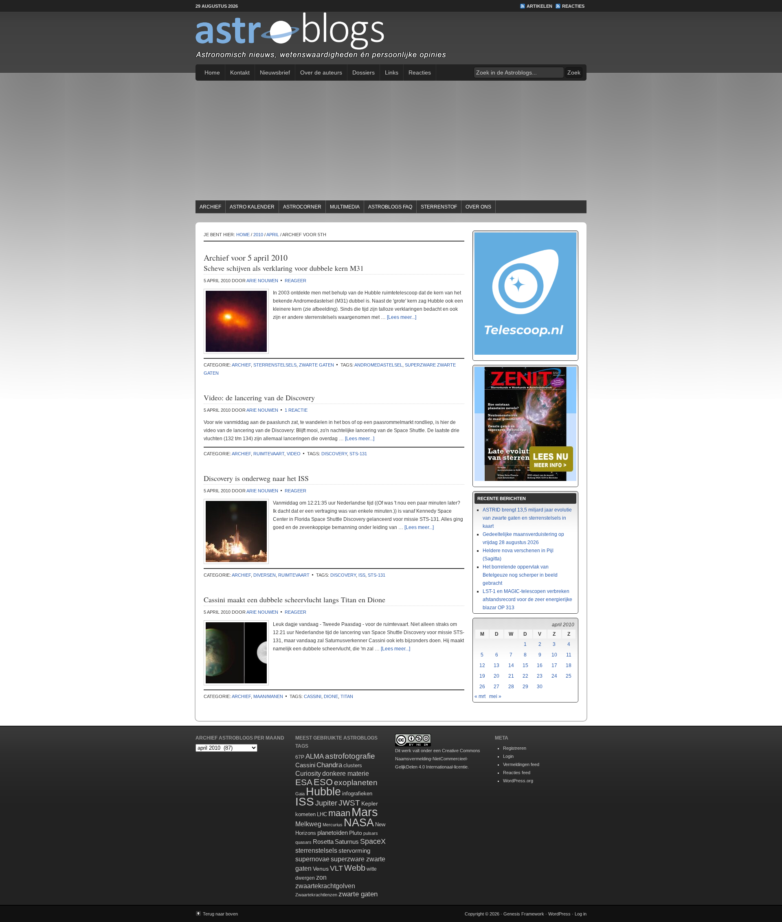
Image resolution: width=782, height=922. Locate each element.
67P (299, 757)
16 (540, 665)
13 (496, 665)
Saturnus (347, 841)
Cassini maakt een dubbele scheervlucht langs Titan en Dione (294, 599)
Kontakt (240, 72)
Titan (346, 696)
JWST (349, 803)
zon (321, 877)
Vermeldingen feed (521, 764)
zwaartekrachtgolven (325, 885)
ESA (303, 782)
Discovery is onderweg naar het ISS (256, 478)
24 (554, 676)
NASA (359, 823)
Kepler (369, 803)
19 (482, 676)
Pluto (355, 833)
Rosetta (323, 841)
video (294, 453)
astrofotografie (350, 756)
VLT (336, 868)
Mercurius (333, 824)
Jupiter (326, 803)
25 (568, 676)
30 (540, 686)
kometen (305, 814)
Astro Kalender (252, 207)
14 (511, 665)
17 (554, 665)
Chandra (329, 765)
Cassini (312, 696)
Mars (364, 812)
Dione (331, 696)
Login (508, 756)
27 (496, 686)
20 (496, 676)
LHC (322, 814)
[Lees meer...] (401, 317)
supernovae (312, 859)
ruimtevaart (268, 453)
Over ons (478, 207)
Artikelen (539, 6)
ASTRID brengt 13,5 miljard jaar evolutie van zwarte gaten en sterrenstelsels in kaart (527, 518)
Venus (321, 868)
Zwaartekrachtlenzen (316, 894)
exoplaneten (356, 782)
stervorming (354, 850)
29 (525, 686)
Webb (354, 867)
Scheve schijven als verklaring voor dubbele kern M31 (284, 268)
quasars (303, 842)
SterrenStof (439, 207)
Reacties (573, 6)
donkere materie (345, 773)
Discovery (334, 453)
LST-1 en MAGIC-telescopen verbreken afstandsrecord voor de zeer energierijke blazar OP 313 (527, 599)
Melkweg (308, 824)
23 (540, 676)
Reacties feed (516, 772)
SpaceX (373, 841)
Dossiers (363, 72)
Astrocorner (302, 207)
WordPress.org (518, 780)
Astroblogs (391, 38)
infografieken (357, 793)
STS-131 (358, 453)
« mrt (479, 696)
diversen (264, 575)
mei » (495, 696)
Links (391, 72)
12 (482, 665)
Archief (210, 207)
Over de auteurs (321, 72)
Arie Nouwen (262, 280)
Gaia (300, 793)
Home (212, 72)
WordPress (559, 913)
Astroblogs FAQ (390, 207)
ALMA (314, 756)
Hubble (323, 791)
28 (511, 686)
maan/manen (268, 696)
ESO (323, 782)
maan (339, 813)
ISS (361, 575)
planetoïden (332, 832)
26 (482, 686)
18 (568, 665)
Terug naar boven (220, 913)
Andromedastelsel (378, 364)
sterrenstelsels (275, 364)
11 (568, 655)
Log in (580, 913)
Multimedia (345, 207)
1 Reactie (296, 410)
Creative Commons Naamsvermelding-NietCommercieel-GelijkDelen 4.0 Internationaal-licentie (437, 758)
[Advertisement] (391, 142)
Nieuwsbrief (275, 72)
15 (525, 665)
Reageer (295, 280)
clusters (352, 765)
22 (525, 676)
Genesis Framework (523, 913)
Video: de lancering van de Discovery (259, 397)
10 (554, 655)
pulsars (370, 833)
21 (511, 676)
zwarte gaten (316, 364)
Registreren (514, 748)
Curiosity (308, 773)
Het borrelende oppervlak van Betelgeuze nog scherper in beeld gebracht (520, 575)
